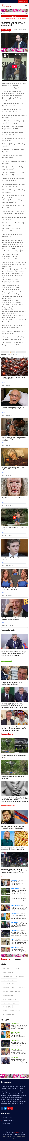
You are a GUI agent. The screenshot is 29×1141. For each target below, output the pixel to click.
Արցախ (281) (21, 987)
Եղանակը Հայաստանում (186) (11, 1010)
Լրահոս (4, 876)
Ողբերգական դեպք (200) (10, 1003)
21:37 (23, 913)
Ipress (15, 29)
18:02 (23, 897)
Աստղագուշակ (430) (8, 972)
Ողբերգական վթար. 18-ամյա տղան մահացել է (13, 777)
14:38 (23, 930)
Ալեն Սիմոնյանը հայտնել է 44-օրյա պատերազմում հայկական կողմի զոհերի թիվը (19, 943)
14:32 (23, 947)
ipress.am (16, 1132)
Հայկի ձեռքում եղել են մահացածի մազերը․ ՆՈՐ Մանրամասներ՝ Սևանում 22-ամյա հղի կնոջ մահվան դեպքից (14, 871)
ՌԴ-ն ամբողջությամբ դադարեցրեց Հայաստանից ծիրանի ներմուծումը (12, 848)
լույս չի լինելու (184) (8, 1014)
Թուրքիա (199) (7, 1006)
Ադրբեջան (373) (20, 976)
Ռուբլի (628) (6, 968)
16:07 (23, 905)
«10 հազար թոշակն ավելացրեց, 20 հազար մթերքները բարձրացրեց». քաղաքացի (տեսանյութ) (19, 951)
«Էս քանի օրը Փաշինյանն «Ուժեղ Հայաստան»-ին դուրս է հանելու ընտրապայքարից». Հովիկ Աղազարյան (14, 705)
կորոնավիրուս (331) (8, 987)
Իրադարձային (7, 734)
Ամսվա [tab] (18, 959)
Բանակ (13, 939)
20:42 (18, 939)
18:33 (22, 922)
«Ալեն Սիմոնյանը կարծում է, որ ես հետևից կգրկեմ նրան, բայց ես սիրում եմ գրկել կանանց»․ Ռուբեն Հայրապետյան (14, 653)
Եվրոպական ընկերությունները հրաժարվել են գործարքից (11, 683)
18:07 (23, 888)
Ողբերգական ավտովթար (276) (11, 991)
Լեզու (23, 1)
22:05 (22, 880)
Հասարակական (8, 805)
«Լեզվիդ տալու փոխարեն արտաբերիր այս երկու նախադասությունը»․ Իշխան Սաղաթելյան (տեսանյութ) (14, 728)
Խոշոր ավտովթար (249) (9, 999)
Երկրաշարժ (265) (8, 995)
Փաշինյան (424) (7, 976)
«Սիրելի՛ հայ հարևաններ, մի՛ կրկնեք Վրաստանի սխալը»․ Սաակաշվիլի (13, 827)
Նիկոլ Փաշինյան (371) (9, 980)
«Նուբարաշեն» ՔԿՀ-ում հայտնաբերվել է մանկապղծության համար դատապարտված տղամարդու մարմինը (14, 799)
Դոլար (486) (16, 968)
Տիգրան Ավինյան (12, 354)
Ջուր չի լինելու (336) (8, 983)
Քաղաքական (6, 29)
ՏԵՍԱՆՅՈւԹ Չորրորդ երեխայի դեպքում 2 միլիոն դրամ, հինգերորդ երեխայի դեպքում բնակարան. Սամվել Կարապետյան (19, 1062)
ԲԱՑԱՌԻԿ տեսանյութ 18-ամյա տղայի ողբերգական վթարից (13, 756)
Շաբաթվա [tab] (5, 959)
